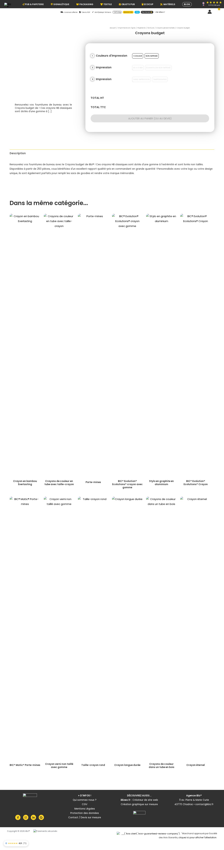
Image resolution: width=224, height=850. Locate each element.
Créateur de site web (145, 800)
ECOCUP (148, 4)
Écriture (151, 28)
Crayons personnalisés (165, 28)
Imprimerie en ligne (126, 28)
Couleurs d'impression (111, 55)
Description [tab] (18, 153)
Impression (103, 67)
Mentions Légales (84, 808)
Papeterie (141, 28)
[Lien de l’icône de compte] (210, 12)
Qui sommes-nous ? (84, 800)
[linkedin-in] (34, 817)
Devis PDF (86, 12)
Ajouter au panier (140, 118)
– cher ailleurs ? (159, 12)
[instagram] (26, 817)
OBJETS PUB (128, 4)
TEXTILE (107, 4)
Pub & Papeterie (34, 4)
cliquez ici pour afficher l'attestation (197, 837)
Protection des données (84, 813)
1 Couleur (137, 56)
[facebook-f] (18, 817)
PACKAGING (86, 4)
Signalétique (61, 4)
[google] (42, 817)
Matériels (168, 4)
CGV (84, 804)
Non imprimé (152, 56)
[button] (203, 12)
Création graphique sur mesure (139, 804)
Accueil (113, 28)
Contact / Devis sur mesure (84, 817)
